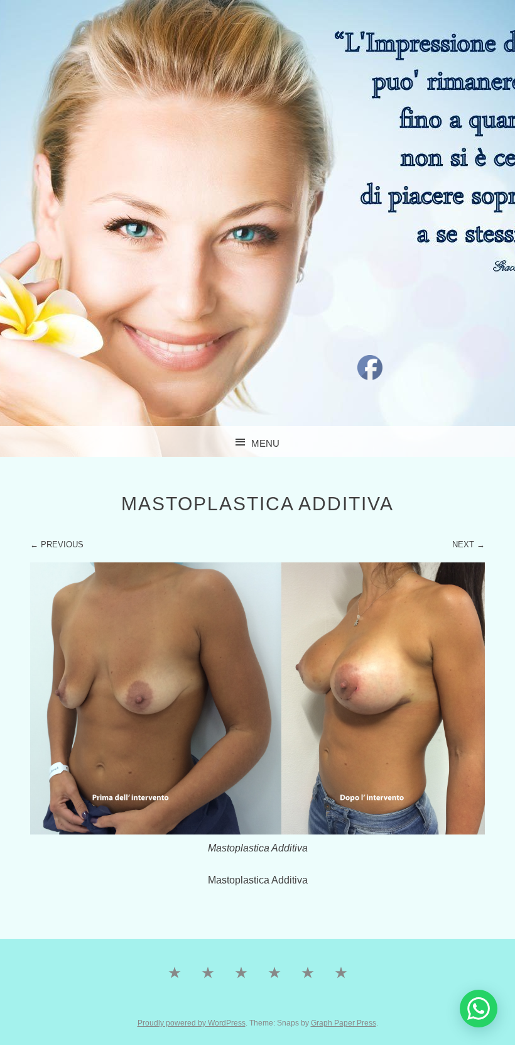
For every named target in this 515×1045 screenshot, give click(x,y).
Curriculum (340, 1001)
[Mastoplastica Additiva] (257, 831)
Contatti (240, 1001)
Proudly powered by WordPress (192, 1023)
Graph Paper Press (343, 1023)
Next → (468, 544)
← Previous (57, 544)
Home (174, 1001)
